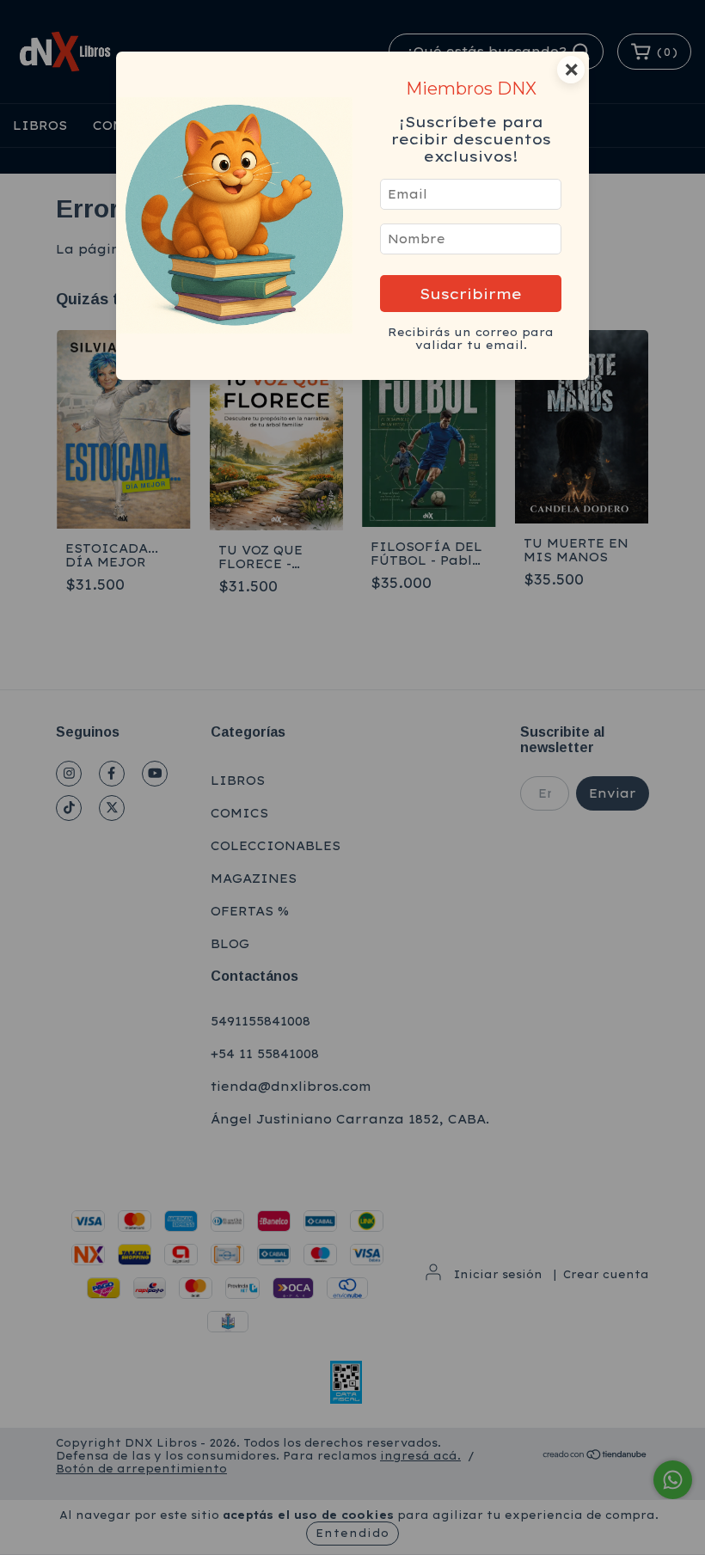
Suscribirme (471, 294)
